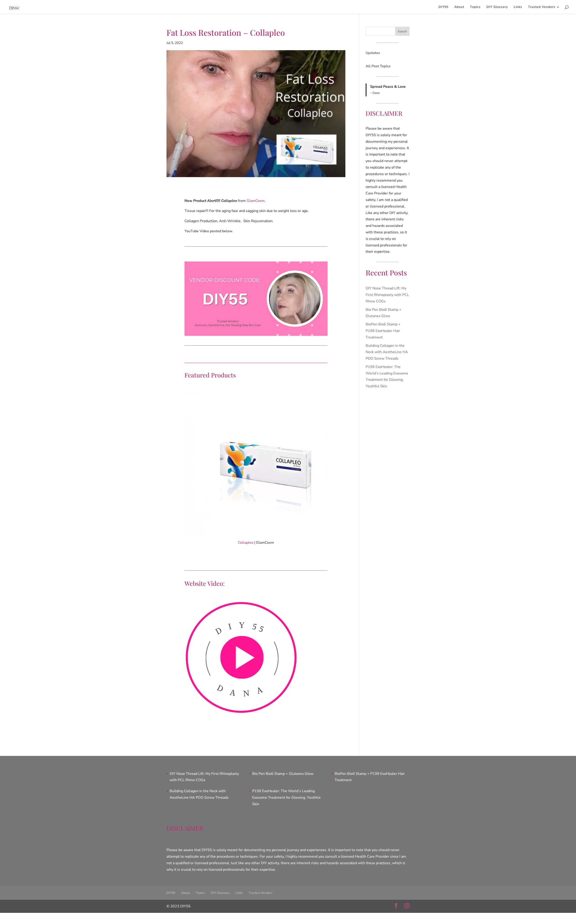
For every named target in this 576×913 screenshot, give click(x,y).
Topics (475, 7)
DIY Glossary (497, 7)
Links (518, 7)
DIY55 (443, 7)
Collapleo (245, 542)
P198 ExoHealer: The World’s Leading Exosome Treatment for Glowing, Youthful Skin (286, 798)
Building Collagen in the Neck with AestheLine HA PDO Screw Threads (387, 352)
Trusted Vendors (541, 7)
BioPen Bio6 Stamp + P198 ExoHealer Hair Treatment (383, 331)
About (459, 7)
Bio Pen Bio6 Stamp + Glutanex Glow (282, 773)
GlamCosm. (256, 200)
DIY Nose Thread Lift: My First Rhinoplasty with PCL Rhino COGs (387, 295)
